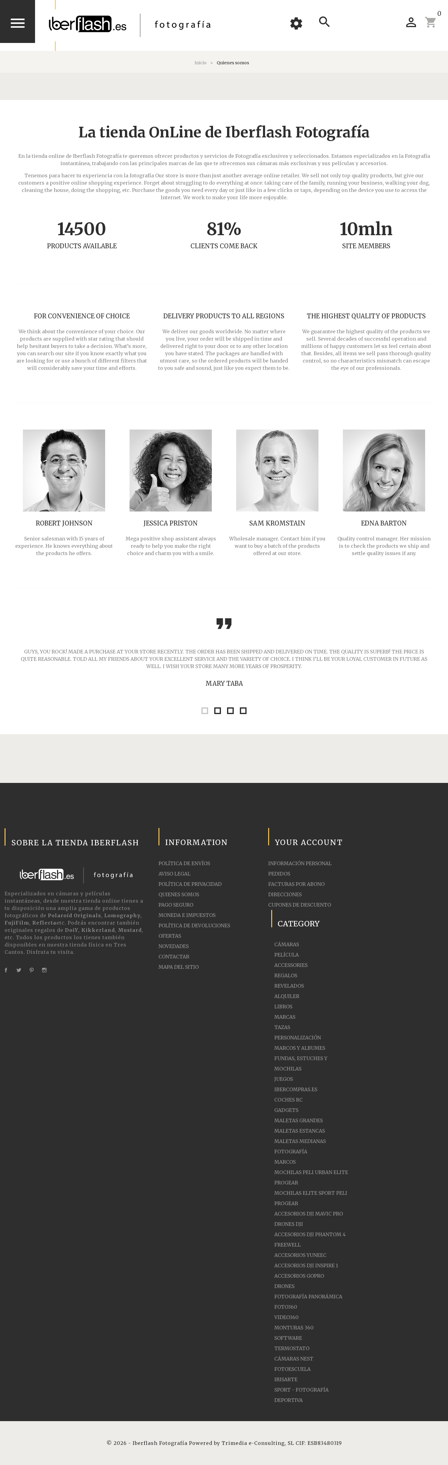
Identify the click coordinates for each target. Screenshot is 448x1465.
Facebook (6, 970)
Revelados (289, 986)
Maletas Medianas (300, 1141)
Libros (283, 1006)
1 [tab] (205, 711)
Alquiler (286, 996)
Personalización (297, 1038)
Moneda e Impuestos (186, 915)
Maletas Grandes (298, 1120)
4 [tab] (243, 711)
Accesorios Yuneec (300, 1255)
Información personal (300, 863)
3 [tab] (230, 711)
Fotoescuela (292, 1369)
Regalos (285, 975)
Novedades (173, 946)
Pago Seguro (175, 905)
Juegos (283, 1079)
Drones (284, 1286)
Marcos (285, 1162)
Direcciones (285, 894)
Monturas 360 (294, 1328)
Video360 (286, 1317)
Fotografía (290, 1151)
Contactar (173, 957)
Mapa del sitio (178, 967)
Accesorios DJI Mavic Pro (308, 1214)
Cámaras (286, 944)
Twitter (19, 970)
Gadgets (286, 1110)
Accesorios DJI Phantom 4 (310, 1234)
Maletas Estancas (299, 1131)
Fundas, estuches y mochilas (300, 1063)
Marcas (284, 1017)
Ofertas (169, 936)
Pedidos (279, 874)
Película (286, 955)
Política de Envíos (184, 863)
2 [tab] (217, 711)
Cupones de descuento (299, 905)
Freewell (287, 1245)
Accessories (291, 965)
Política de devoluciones (194, 925)
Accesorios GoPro (299, 1276)
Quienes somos (178, 894)
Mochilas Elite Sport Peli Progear (310, 1198)
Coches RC (288, 1100)
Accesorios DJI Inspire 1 (306, 1265)
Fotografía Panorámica (308, 1296)
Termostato (291, 1348)
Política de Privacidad (190, 884)
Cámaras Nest (293, 1359)
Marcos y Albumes (299, 1048)
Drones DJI (288, 1224)
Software (288, 1338)
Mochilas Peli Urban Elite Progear (311, 1177)
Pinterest (31, 970)
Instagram (44, 970)
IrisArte (285, 1379)
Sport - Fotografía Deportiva (301, 1395)
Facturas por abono (296, 884)
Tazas (282, 1027)
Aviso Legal (174, 874)
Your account (309, 842)
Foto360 (285, 1307)
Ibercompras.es (295, 1089)
